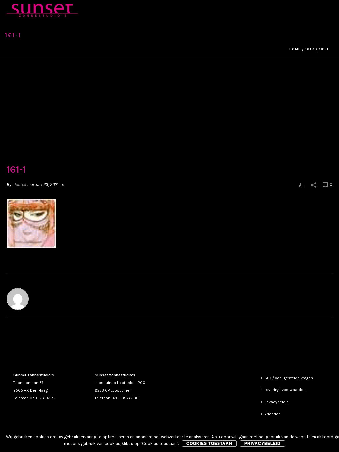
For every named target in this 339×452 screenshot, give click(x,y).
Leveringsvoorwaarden (285, 389)
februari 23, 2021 (42, 184)
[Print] (301, 184)
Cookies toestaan (209, 443)
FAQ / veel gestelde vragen (289, 378)
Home (295, 49)
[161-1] (169, 114)
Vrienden (273, 414)
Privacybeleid (277, 402)
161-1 (310, 49)
